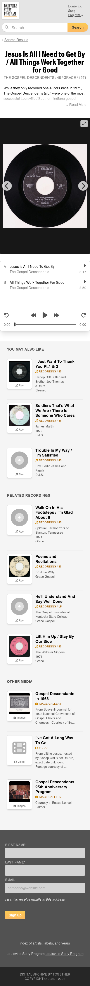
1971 (83, 77)
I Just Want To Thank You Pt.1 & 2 (54, 363)
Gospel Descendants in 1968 (54, 696)
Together (61, 974)
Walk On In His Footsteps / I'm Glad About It (54, 512)
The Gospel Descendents (29, 77)
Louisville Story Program (64, 953)
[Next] (83, 186)
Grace (70, 77)
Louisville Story (75, 10)
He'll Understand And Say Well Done (55, 598)
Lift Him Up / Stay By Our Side (54, 638)
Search (78, 27)
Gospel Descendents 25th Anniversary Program (54, 786)
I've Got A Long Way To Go (54, 740)
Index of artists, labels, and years (44, 943)
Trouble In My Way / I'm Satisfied (53, 452)
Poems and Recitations (46, 559)
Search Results (16, 39)
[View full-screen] (84, 123)
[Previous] (7, 186)
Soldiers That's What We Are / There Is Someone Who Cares (55, 410)
